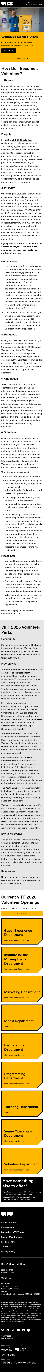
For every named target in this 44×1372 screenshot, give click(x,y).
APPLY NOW (8, 51)
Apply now (22, 913)
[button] (22, 931)
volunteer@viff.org (14, 570)
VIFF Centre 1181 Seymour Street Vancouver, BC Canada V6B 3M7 (10, 1287)
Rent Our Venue (9, 1222)
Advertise (6, 1246)
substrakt (10, 1338)
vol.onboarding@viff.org (19, 272)
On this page (21, 58)
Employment (7, 1227)
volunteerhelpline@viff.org (18, 490)
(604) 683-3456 (7, 1270)
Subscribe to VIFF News (13, 1232)
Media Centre (8, 1241)
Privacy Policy (8, 1251)
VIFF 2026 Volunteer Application (16, 141)
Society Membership (11, 1236)
